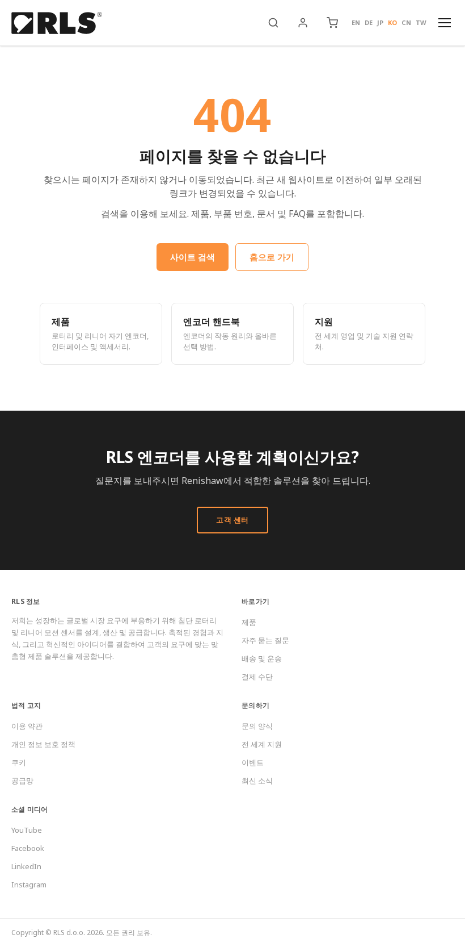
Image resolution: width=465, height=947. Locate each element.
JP (380, 22)
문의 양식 (257, 726)
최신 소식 (257, 780)
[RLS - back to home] (56, 22)
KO (392, 22)
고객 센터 (232, 520)
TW (421, 22)
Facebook (27, 848)
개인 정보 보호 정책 (43, 744)
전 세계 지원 (262, 744)
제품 (249, 622)
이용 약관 (27, 726)
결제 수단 (257, 676)
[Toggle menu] (445, 23)
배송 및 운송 (262, 658)
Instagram (28, 884)
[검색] (273, 22)
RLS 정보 (25, 601)
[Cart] (332, 22)
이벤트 (253, 762)
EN (356, 22)
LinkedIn (26, 866)
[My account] (303, 22)
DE (369, 22)
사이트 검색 (192, 256)
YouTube (26, 830)
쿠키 (18, 762)
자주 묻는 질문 (265, 640)
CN (406, 22)
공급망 (22, 780)
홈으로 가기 (272, 256)
